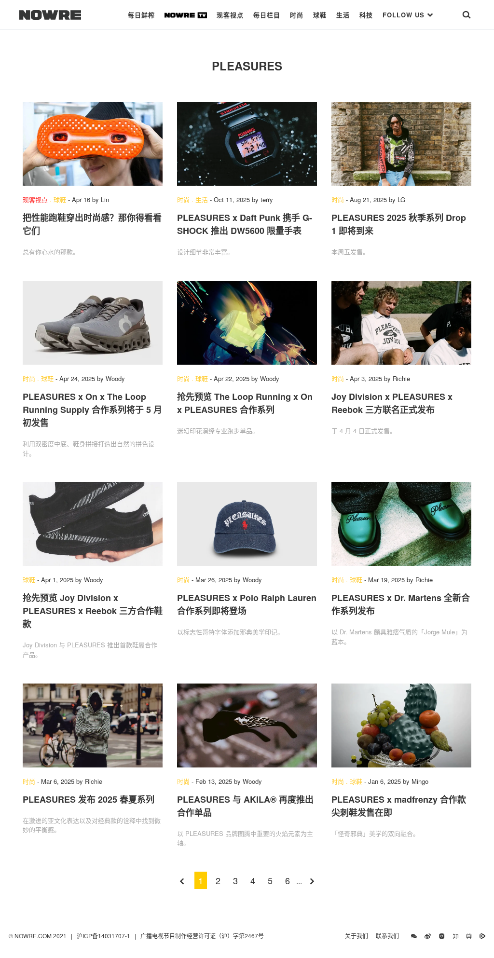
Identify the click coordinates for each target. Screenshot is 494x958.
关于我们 (356, 935)
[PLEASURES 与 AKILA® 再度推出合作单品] (247, 725)
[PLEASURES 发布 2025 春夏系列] (93, 725)
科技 (366, 14)
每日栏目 (266, 14)
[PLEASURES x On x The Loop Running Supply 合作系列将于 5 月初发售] (93, 323)
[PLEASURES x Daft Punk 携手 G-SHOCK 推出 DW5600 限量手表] (247, 144)
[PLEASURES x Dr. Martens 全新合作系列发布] (401, 524)
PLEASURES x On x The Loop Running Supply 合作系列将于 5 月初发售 (92, 409)
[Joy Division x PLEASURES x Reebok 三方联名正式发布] (401, 323)
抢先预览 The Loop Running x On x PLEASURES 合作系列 (245, 403)
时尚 (296, 14)
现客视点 (230, 14)
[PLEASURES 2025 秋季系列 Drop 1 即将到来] (401, 144)
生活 (343, 14)
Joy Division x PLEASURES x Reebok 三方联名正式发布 (392, 403)
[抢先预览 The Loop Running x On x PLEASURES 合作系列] (247, 323)
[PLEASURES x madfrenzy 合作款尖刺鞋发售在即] (401, 725)
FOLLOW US (405, 14)
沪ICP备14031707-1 (104, 935)
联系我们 (389, 935)
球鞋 (320, 14)
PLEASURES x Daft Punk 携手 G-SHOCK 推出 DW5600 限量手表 (244, 224)
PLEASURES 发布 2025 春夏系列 (88, 799)
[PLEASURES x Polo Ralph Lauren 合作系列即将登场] (247, 524)
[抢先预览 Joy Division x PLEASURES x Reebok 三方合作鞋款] (93, 524)
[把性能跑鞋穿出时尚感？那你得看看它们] (93, 144)
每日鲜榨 (141, 14)
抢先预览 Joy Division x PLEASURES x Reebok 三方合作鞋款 (93, 610)
